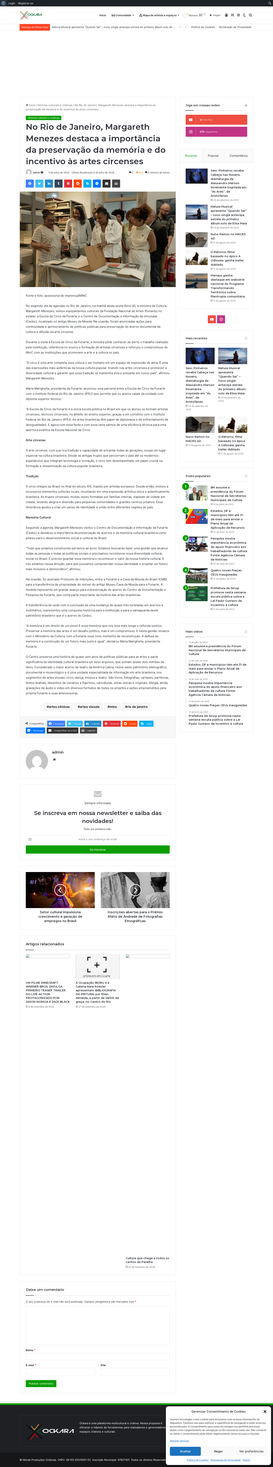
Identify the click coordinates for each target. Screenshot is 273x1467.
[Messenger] (97, 184)
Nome (30, 1350)
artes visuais (90, 707)
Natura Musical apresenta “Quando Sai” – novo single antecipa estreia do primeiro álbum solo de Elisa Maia (229, 215)
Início (102, 15)
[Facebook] (30, 184)
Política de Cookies (197, 1459)
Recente (191, 156)
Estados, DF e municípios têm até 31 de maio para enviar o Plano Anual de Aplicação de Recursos (228, 519)
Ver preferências (251, 1451)
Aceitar (185, 1451)
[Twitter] (39, 184)
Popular (213, 156)
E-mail (31, 1365)
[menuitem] (3, 3)
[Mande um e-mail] (42, 172)
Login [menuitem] (11, 3)
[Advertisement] (136, 61)
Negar (218, 1451)
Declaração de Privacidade (235, 27)
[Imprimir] (116, 184)
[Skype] (87, 184)
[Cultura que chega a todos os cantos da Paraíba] (148, 1104)
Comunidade (123, 15)
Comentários (239, 156)
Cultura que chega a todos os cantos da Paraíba (147, 1260)
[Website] (54, 759)
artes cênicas (59, 707)
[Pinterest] (68, 184)
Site (103, 1365)
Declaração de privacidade (225, 1459)
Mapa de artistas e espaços (159, 15)
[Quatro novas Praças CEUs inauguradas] (197, 575)
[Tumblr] (59, 184)
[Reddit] (78, 184)
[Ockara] (31, 15)
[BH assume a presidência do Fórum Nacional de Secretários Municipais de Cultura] (197, 492)
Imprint (246, 1459)
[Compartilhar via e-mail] (107, 184)
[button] (265, 1412)
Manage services (179, 1440)
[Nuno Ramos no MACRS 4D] (197, 239)
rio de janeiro (137, 707)
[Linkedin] (49, 184)
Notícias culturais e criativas (55, 105)
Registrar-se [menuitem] (25, 3)
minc (113, 707)
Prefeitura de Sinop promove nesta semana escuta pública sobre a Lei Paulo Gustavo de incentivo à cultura (228, 596)
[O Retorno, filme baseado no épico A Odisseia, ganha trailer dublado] (197, 257)
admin (36, 172)
